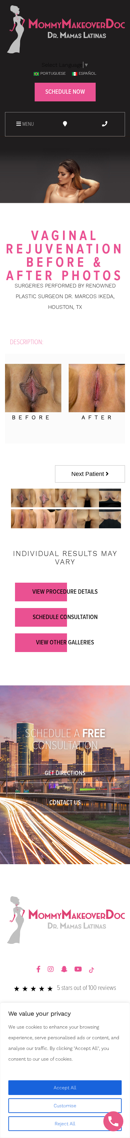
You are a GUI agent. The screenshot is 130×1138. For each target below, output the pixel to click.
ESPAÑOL (87, 73)
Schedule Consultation (65, 617)
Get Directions (65, 773)
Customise (65, 1105)
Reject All (65, 1123)
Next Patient (88, 474)
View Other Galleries (65, 643)
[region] (65, 1070)
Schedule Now (65, 92)
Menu (27, 124)
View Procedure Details (65, 592)
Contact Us (65, 803)
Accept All (65, 1087)
